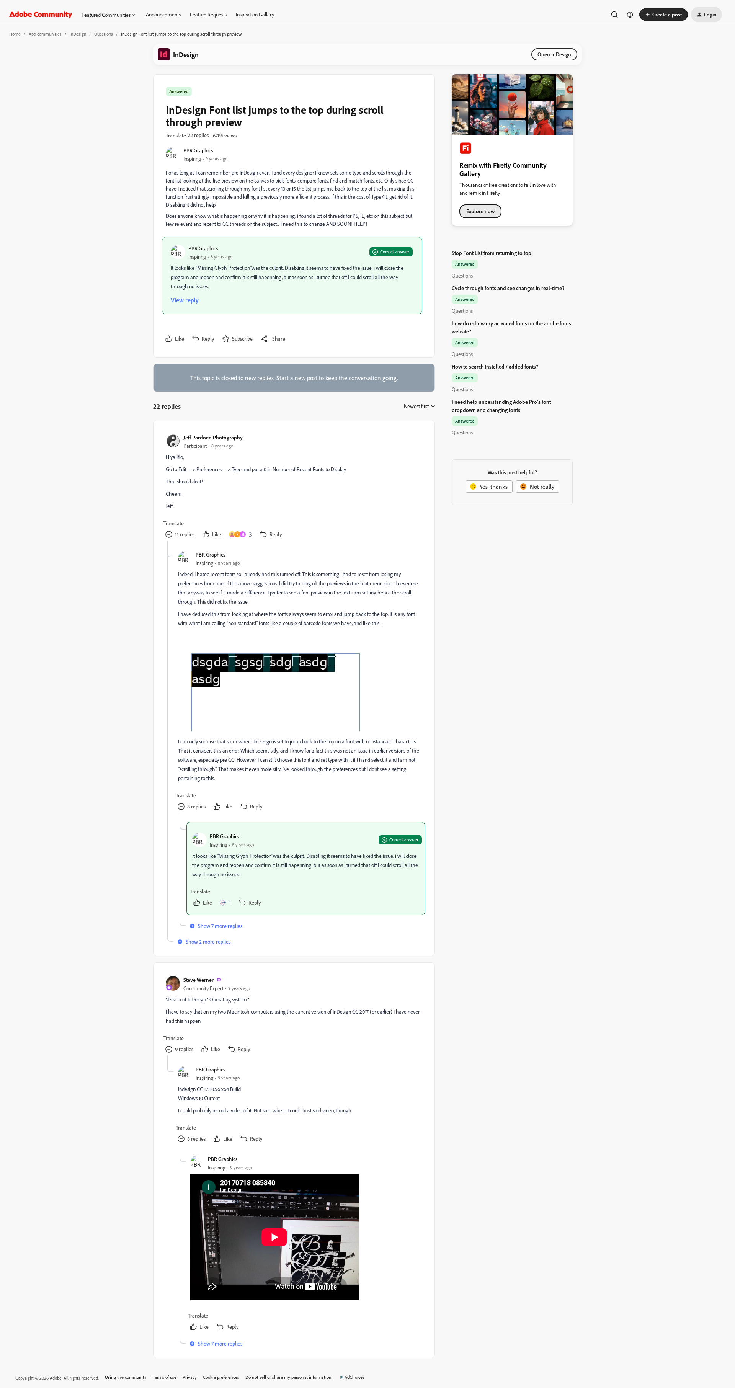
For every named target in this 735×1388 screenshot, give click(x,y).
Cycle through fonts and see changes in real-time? (508, 288)
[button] (663, 14)
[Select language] (630, 14)
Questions (103, 34)
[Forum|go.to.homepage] (40, 14)
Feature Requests (208, 14)
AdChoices (354, 1377)
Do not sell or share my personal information (288, 1377)
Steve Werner (198, 979)
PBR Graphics (198, 150)
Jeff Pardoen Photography (213, 437)
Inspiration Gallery (255, 14)
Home (15, 34)
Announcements (163, 14)
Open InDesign (554, 54)
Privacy (190, 1377)
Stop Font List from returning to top (491, 253)
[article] (293, 487)
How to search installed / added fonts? (495, 366)
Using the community (126, 1377)
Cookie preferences (221, 1377)
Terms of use (164, 1377)
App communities (45, 34)
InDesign (78, 34)
